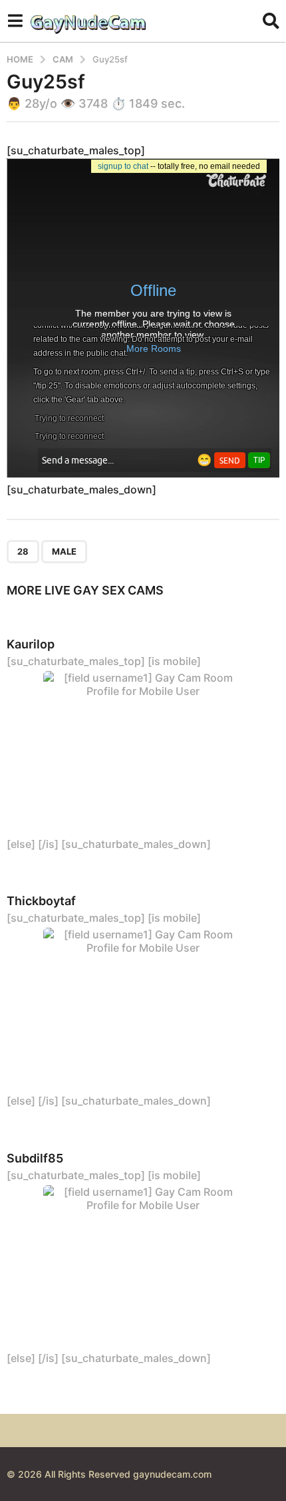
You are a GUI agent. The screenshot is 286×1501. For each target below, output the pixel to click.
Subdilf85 (35, 1158)
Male (64, 551)
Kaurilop (31, 644)
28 (23, 551)
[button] (15, 20)
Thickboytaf (41, 901)
